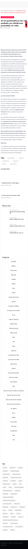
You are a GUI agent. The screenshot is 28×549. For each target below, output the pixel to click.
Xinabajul (12, 529)
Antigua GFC (12, 467)
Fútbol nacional (13, 217)
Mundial (10, 510)
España (20, 480)
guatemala (21, 158)
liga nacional (14, 493)
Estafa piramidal (11, 158)
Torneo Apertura (14, 523)
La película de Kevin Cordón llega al (10, 183)
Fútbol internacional (14, 210)
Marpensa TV (14, 507)
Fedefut (14, 484)
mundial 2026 (18, 510)
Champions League (15, 470)
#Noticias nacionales (7, 17)
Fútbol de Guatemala (19, 487)
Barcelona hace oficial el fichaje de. (17, 212)
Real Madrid (5, 516)
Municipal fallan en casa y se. (16, 233)
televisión (5, 523)
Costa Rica (5, 480)
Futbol (4, 487)
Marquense (22, 507)
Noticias (4, 164)
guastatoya (17, 490)
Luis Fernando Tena (7, 503)
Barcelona (5, 470)
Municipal (5, 513)
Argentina (20, 467)
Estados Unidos (6, 484)
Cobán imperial (6, 474)
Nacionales (15, 161)
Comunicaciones (16, 474)
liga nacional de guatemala (9, 500)
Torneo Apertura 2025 (7, 526)
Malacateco (17, 503)
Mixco (4, 510)
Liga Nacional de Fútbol (8, 497)
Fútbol (10, 487)
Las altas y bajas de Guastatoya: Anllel (11, 195)
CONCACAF (5, 477)
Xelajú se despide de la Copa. (17, 219)
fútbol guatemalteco (7, 490)
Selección (21, 516)
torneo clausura (19, 526)
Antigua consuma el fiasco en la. (17, 226)
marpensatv (5, 507)
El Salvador (13, 480)
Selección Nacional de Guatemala (10, 520)
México (11, 513)
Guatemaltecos (5, 161)
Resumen (13, 516)
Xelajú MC (5, 529)
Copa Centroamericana (16, 477)
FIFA (20, 484)
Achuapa (5, 467)
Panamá (18, 513)
